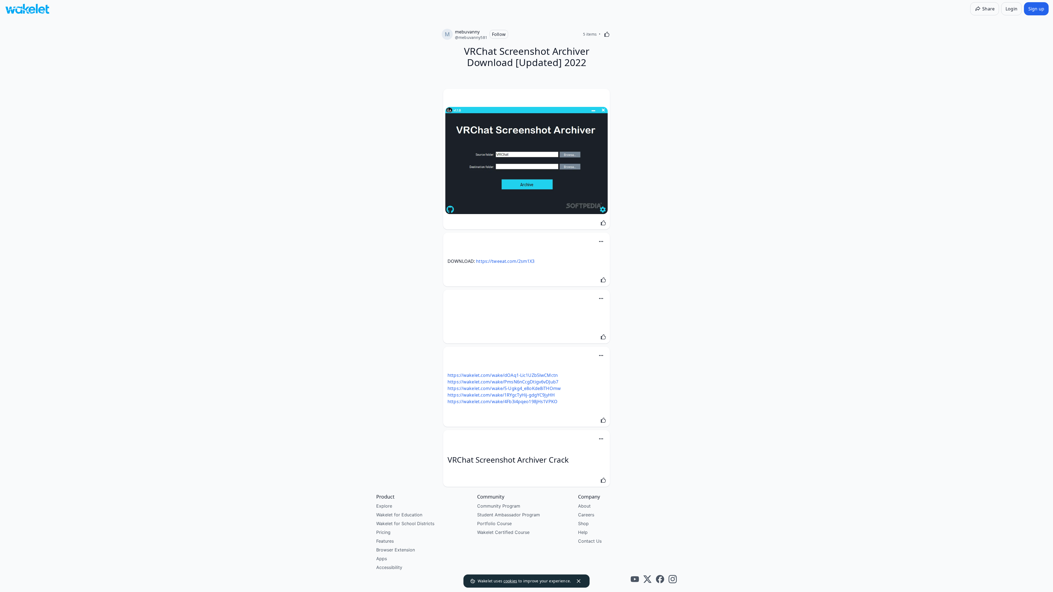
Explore (384, 506)
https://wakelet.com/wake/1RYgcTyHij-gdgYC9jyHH (501, 395)
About (584, 506)
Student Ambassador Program (508, 514)
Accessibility (389, 567)
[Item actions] (601, 241)
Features (385, 541)
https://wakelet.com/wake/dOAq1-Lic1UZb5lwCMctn (503, 375)
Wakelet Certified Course (503, 532)
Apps (381, 558)
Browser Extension (395, 550)
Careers (586, 514)
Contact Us (590, 541)
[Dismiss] (578, 581)
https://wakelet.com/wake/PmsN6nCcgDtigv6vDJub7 (503, 382)
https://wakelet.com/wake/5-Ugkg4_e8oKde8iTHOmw (504, 388)
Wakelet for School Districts (405, 523)
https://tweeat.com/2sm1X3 (505, 261)
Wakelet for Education (399, 514)
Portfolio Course (494, 523)
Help (583, 532)
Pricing (383, 532)
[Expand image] (526, 160)
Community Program (498, 506)
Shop (583, 523)
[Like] (606, 34)
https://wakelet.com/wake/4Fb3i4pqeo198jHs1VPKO (502, 402)
